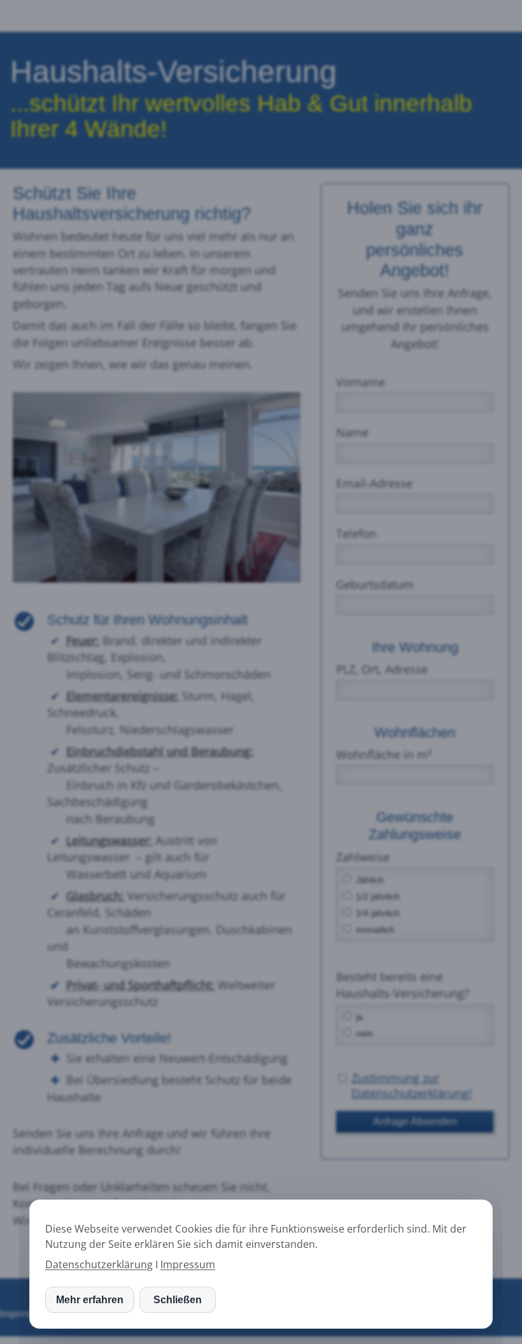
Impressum (187, 1264)
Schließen (177, 1299)
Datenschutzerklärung (99, 1264)
